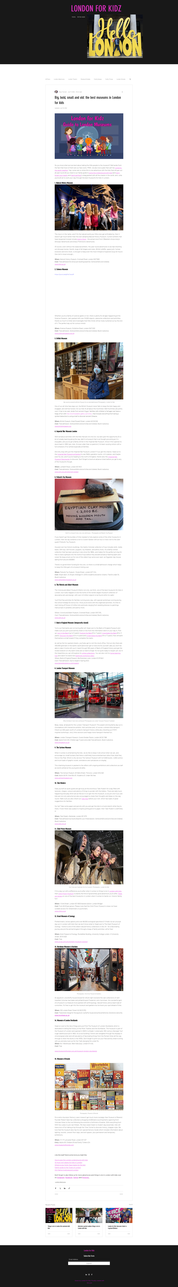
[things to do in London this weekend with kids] (59, 1215)
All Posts (47, 79)
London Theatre (72, 79)
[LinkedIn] (86, 1274)
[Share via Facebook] (55, 1188)
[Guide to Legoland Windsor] (119, 1215)
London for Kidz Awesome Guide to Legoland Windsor (117, 1227)
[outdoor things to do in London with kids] (89, 1215)
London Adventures (59, 79)
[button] (130, 79)
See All (131, 1204)
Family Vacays (98, 79)
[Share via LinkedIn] (65, 1188)
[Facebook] (92, 1274)
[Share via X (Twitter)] (60, 1188)
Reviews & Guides (85, 79)
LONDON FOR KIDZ (96, 9)
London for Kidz (89, 1250)
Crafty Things (109, 79)
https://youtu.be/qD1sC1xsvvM (64, 274)
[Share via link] (69, 1188)
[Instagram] (89, 1274)
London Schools (121, 79)
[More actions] (122, 92)
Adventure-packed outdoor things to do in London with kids (89, 1227)
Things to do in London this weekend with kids (59, 1227)
